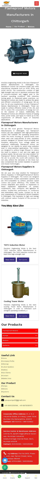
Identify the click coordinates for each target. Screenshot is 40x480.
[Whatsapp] (19, 476)
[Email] (5, 460)
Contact (5, 375)
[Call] (5, 453)
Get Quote (23, 259)
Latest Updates (8, 367)
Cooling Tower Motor (14, 301)
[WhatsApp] (5, 467)
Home (8, 26)
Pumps (5, 336)
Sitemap (5, 364)
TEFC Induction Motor (14, 245)
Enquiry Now (21, 73)
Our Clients (6, 372)
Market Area (6, 378)
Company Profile (8, 361)
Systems (6, 345)
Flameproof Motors (10, 331)
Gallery (4, 370)
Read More (9, 260)
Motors (31, 26)
